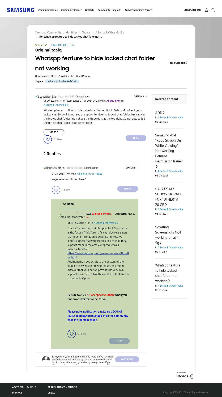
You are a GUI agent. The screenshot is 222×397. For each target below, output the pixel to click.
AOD (158, 113)
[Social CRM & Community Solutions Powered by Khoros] (185, 375)
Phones (86, 32)
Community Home (48, 10)
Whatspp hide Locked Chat (62, 81)
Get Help (89, 10)
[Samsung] (20, 9)
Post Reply (127, 359)
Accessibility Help (24, 387)
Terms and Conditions (62, 387)
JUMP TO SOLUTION (62, 45)
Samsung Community (48, 32)
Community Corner (71, 10)
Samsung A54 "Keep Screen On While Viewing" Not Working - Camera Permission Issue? (169, 148)
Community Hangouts (109, 10)
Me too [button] (54, 132)
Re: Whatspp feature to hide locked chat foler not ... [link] (70, 36)
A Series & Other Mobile (109, 32)
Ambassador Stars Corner (138, 10)
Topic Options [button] (176, 62)
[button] (140, 96)
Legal (51, 392)
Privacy (17, 392)
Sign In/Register (192, 9)
